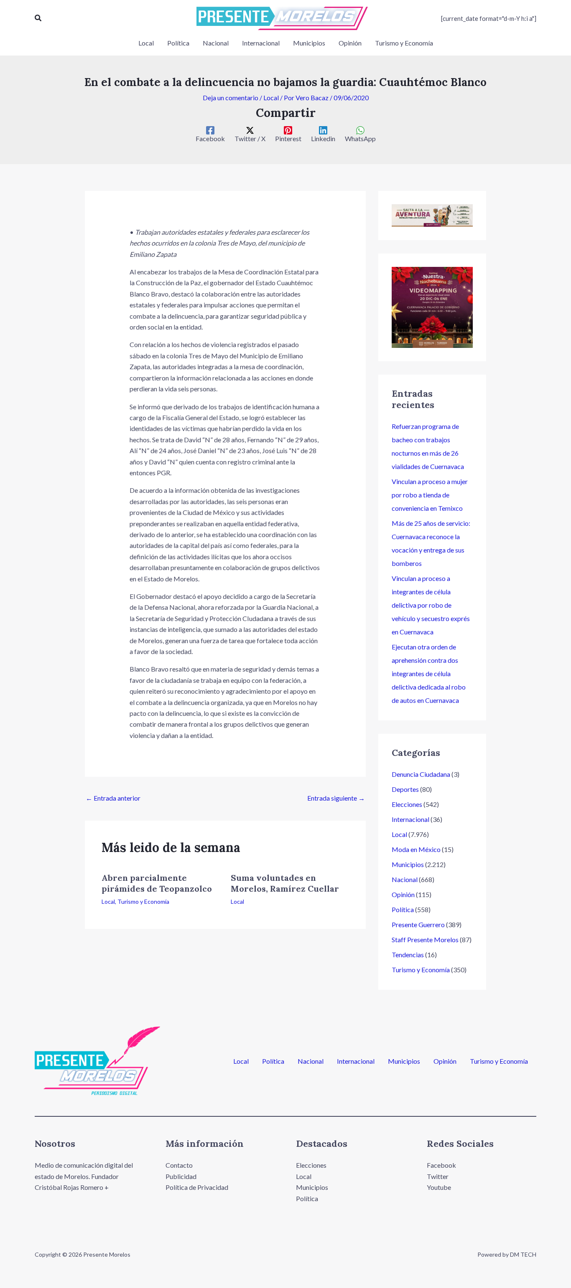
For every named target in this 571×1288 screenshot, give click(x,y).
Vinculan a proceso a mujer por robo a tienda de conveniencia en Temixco (430, 494)
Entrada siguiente (336, 798)
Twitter (438, 1176)
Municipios (408, 864)
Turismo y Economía (143, 901)
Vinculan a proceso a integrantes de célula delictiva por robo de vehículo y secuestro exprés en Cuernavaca (431, 605)
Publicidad (181, 1176)
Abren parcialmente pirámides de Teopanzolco (157, 883)
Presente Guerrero (418, 924)
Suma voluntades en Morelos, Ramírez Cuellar (285, 883)
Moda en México (416, 849)
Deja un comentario (230, 97)
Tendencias (408, 954)
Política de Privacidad (197, 1187)
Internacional (410, 819)
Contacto (179, 1165)
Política (403, 909)
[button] (38, 18)
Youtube (439, 1187)
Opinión (403, 894)
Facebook (441, 1165)
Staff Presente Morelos (425, 939)
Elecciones (407, 804)
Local (271, 97)
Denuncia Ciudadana (421, 774)
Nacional (405, 879)
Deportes (405, 789)
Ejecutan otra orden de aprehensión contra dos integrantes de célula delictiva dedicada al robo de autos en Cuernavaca (429, 673)
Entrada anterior (113, 798)
